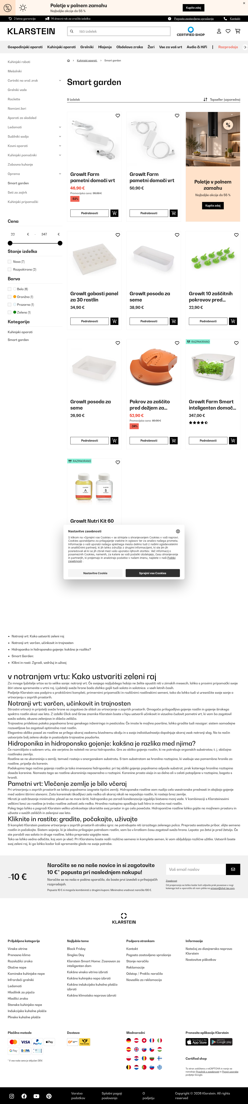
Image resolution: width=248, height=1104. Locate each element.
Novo (19, 261)
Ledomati (15, 127)
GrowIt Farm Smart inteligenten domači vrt (211, 405)
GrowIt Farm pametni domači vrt (92, 177)
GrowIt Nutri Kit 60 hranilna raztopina (92, 524)
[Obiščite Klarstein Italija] (159, 1040)
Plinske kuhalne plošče (24, 1017)
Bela (22, 289)
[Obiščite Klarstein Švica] (144, 1040)
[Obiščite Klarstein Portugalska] (144, 1067)
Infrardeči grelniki (21, 980)
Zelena (23, 312)
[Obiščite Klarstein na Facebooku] (24, 1096)
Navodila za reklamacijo (144, 980)
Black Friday (76, 949)
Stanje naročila (137, 961)
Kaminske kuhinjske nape (26, 974)
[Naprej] (245, 47)
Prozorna (25, 304)
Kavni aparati (18, 146)
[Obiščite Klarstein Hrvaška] (136, 1058)
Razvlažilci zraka (20, 961)
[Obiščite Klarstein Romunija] (144, 1058)
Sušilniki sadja (18, 136)
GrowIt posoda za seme (150, 297)
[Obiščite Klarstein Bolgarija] (152, 1058)
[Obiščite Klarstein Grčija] (159, 1067)
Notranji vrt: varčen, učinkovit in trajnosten (42, 643)
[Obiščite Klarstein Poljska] (128, 1058)
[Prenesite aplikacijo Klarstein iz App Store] (197, 1042)
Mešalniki (15, 71)
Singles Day (75, 955)
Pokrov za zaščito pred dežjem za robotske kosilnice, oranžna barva (151, 405)
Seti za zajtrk (17, 192)
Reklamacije (135, 967)
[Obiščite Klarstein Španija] (128, 1049)
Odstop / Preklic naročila (144, 974)
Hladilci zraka (18, 998)
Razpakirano (24, 269)
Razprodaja (228, 47)
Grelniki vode (17, 90)
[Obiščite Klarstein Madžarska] (159, 1049)
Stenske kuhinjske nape (25, 1005)
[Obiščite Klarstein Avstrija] (136, 1040)
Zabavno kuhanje (20, 164)
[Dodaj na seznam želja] (118, 116)
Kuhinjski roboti (19, 62)
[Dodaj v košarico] (114, 213)
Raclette (14, 99)
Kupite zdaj (193, 7)
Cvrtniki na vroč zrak (23, 80)
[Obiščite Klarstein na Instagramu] (12, 1096)
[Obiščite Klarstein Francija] (152, 1040)
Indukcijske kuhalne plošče (27, 1011)
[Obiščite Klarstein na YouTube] (36, 1096)
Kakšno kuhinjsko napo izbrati (89, 978)
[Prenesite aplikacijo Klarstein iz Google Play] (221, 1042)
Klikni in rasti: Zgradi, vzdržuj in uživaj (39, 663)
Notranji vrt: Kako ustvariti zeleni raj (38, 636)
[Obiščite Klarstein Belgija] (128, 1067)
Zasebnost (171, 881)
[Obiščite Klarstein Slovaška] (144, 1049)
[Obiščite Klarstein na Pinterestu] (49, 1096)
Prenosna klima (19, 955)
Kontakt (235, 18)
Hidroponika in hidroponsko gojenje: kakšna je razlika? (51, 649)
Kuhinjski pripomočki (23, 202)
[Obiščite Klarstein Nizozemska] (136, 1067)
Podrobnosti (89, 213)
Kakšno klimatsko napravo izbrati (91, 995)
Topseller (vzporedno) (225, 99)
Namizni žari (17, 108)
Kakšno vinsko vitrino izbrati (87, 972)
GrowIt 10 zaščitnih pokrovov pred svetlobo (211, 297)
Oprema (14, 174)
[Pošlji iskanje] (71, 31)
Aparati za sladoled (22, 118)
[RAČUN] (219, 31)
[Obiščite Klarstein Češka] (152, 1049)
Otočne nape (17, 967)
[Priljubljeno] (228, 31)
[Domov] (72, 60)
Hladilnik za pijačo (21, 992)
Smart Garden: (23, 656)
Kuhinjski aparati (20, 332)
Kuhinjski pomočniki (22, 155)
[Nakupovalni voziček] (237, 31)
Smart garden (18, 183)
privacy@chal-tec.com (223, 888)
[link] (94, 139)
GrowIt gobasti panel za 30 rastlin (94, 297)
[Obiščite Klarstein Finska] (159, 1058)
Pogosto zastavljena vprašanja (194, 18)
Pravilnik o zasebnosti (207, 1071)
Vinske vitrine (17, 949)
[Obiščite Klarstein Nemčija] (128, 1040)
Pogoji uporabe (230, 1071)
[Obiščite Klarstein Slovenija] (152, 1067)
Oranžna (24, 297)
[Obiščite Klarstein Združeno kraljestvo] (136, 1049)
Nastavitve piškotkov (201, 960)
